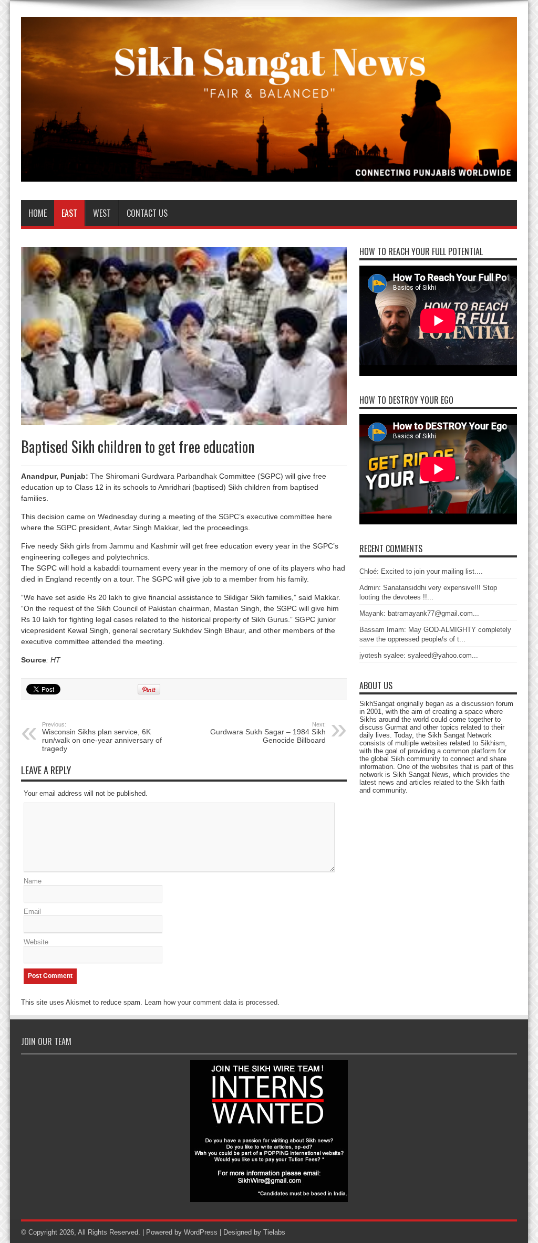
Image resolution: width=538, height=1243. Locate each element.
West (102, 213)
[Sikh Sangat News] (269, 173)
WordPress (201, 1232)
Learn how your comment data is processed (210, 1002)
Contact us (147, 213)
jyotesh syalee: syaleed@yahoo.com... (418, 655)
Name (33, 881)
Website (36, 942)
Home (37, 213)
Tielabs (274, 1232)
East (69, 213)
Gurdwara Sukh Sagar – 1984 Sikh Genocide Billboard (268, 732)
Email (32, 911)
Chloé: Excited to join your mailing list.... (421, 571)
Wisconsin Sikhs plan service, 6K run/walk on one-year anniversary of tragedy (102, 737)
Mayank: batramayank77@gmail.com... (419, 613)
